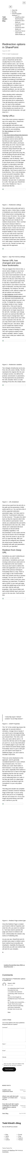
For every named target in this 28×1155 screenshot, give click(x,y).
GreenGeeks (5, 1151)
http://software (9, 131)
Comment (5, 1027)
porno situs (10, 985)
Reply (9, 1012)
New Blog (5, 1113)
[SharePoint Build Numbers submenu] (18, 15)
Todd (8, 53)
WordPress (12, 1150)
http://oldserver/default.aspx (13, 296)
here (11, 513)
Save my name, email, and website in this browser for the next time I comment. (14, 1064)
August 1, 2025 (11, 983)
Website (4, 1057)
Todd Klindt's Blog (4, 19)
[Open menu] (24, 3)
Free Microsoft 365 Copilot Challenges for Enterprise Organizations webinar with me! (10, 1106)
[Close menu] (10, 7)
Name (4, 1044)
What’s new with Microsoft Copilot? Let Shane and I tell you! (10, 1097)
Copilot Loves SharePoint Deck (7, 1090)
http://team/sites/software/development (16, 135)
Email (4, 1050)
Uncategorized (14, 53)
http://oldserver (9, 294)
